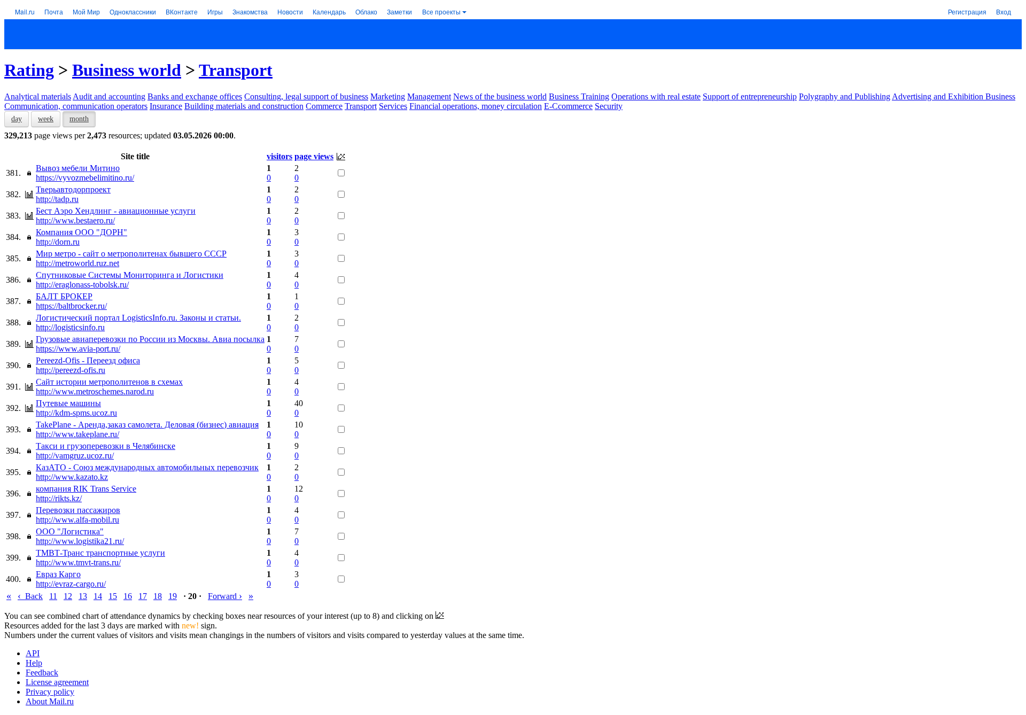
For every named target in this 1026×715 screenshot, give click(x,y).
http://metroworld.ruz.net (77, 263)
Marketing (387, 96)
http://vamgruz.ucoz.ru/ (75, 455)
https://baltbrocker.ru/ (71, 305)
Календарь (329, 11)
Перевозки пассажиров (78, 510)
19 (172, 596)
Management (429, 96)
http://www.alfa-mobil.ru (77, 519)
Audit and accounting (109, 96)
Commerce (324, 106)
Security (609, 106)
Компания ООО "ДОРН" (81, 232)
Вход (1003, 11)
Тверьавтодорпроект (73, 189)
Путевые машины (68, 403)
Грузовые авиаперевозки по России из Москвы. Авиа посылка (150, 339)
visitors (279, 156)
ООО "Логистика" (70, 531)
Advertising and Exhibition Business (953, 96)
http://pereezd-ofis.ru (70, 370)
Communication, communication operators (75, 106)
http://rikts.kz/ (59, 498)
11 (53, 596)
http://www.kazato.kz (72, 476)
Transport (236, 70)
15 (112, 596)
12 (68, 596)
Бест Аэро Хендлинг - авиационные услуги (116, 210)
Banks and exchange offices (194, 96)
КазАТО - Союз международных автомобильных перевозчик (147, 467)
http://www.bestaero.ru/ (75, 220)
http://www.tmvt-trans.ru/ (78, 562)
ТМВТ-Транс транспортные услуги (100, 552)
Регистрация (967, 11)
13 (83, 596)
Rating (29, 70)
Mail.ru (25, 11)
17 (142, 596)
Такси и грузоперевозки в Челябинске (105, 445)
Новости (290, 11)
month (79, 119)
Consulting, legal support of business (306, 96)
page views (313, 156)
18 (157, 596)
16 (127, 596)
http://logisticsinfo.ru (70, 327)
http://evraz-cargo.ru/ (71, 583)
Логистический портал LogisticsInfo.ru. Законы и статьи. (138, 317)
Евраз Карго (58, 574)
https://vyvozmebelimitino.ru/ (85, 177)
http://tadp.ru (57, 199)
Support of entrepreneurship (750, 96)
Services (393, 106)
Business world (126, 70)
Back (30, 596)
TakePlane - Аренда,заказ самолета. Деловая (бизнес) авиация (147, 424)
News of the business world (500, 96)
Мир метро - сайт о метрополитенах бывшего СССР (131, 253)
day (16, 119)
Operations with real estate (656, 96)
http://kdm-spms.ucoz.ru (76, 412)
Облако (366, 11)
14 (98, 596)
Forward (225, 596)
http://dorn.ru (58, 241)
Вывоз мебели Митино (78, 168)
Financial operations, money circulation (475, 106)
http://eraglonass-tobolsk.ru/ (82, 284)
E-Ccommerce (568, 106)
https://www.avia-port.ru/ (78, 348)
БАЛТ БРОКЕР (64, 296)
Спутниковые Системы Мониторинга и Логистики (129, 274)
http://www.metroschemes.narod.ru (95, 391)
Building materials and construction (244, 106)
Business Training (579, 96)
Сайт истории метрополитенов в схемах (109, 381)
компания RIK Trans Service (86, 488)
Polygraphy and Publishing (844, 96)
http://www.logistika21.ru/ (80, 541)
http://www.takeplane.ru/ (77, 434)
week (45, 119)
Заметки (399, 11)
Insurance (166, 106)
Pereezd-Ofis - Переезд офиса (88, 360)
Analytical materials (37, 96)
